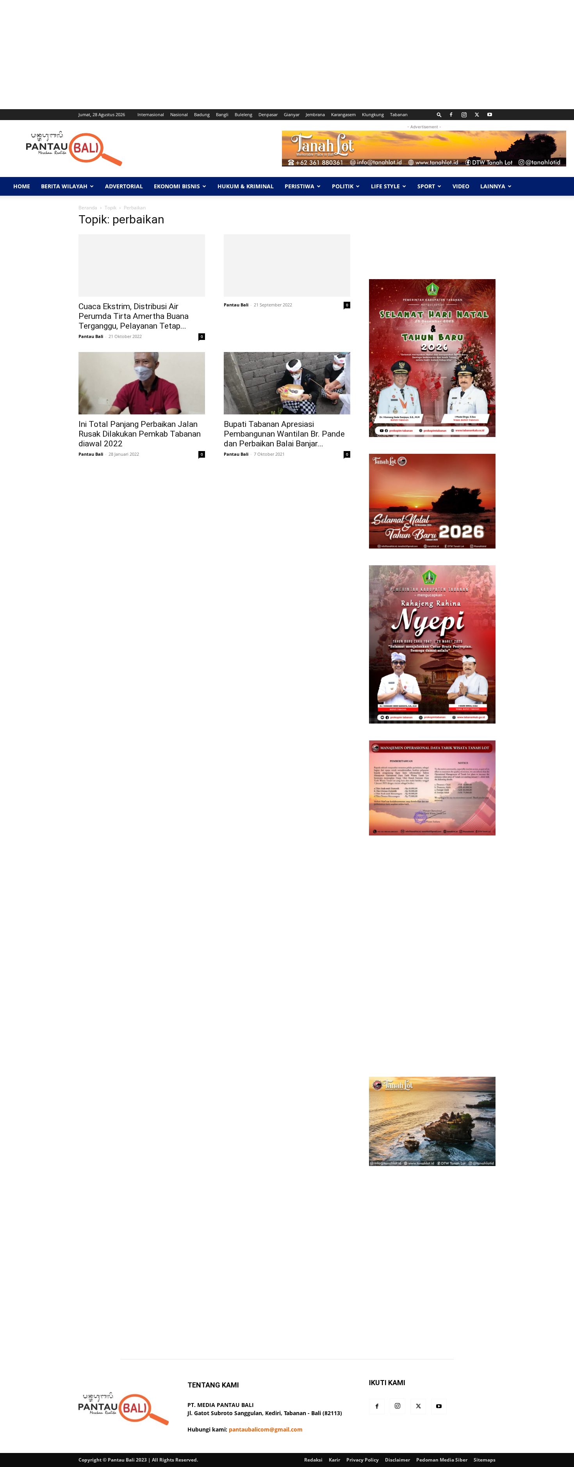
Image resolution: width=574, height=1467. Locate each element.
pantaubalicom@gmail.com (266, 1429)
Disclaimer (397, 1459)
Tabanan (399, 114)
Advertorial (124, 186)
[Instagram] (464, 114)
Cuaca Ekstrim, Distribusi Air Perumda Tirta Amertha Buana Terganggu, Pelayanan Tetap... (133, 316)
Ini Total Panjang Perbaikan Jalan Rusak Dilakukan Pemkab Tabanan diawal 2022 (139, 433)
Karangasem (343, 114)
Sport (426, 186)
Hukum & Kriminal (245, 186)
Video (461, 186)
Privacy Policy (362, 1459)
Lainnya (492, 186)
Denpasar (268, 114)
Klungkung (373, 114)
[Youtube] (490, 114)
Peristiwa (299, 186)
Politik (342, 186)
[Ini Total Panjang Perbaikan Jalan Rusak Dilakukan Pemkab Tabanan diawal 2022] (141, 383)
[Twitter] (477, 114)
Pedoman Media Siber (441, 1459)
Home (21, 186)
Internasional (150, 114)
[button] (439, 114)
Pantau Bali (90, 336)
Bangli (222, 114)
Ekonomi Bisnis (177, 186)
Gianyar (291, 114)
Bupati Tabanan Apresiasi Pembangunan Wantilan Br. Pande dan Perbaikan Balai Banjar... (284, 433)
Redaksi (313, 1459)
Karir (334, 1459)
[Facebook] (451, 114)
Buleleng (243, 114)
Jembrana (315, 114)
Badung (202, 114)
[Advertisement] (234, 54)
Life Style (385, 186)
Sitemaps (485, 1459)
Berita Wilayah (64, 186)
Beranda (87, 207)
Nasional (179, 114)
